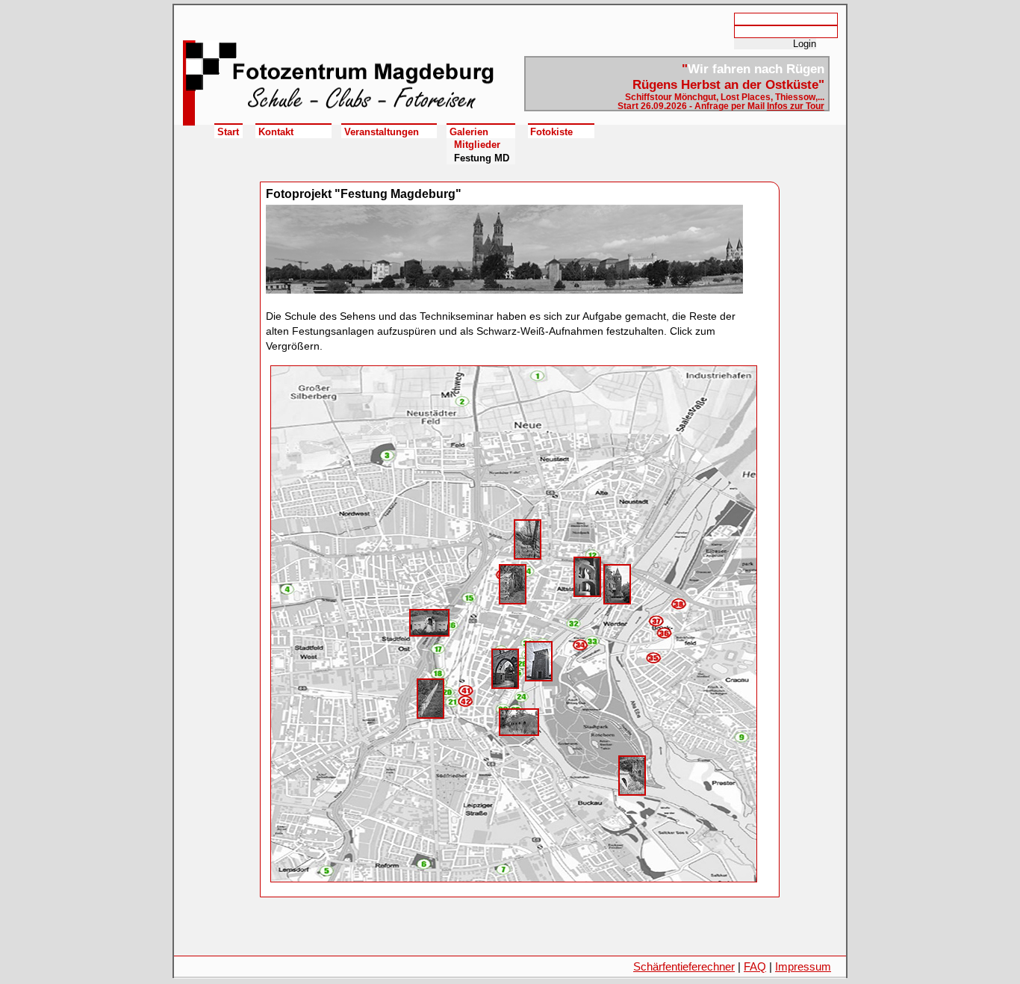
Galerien (469, 131)
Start (228, 131)
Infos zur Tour (795, 106)
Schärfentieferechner (684, 966)
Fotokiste (551, 131)
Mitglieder (477, 144)
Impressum (803, 966)
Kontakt (275, 131)
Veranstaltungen (381, 131)
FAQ (755, 966)
